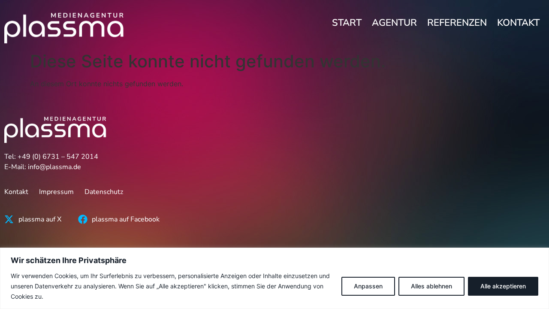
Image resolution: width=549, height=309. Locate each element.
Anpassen (368, 286)
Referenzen (457, 22)
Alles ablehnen (431, 286)
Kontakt (518, 22)
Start (347, 22)
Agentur (394, 22)
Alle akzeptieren (503, 286)
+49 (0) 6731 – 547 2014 (58, 156)
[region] (274, 278)
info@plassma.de (54, 167)
